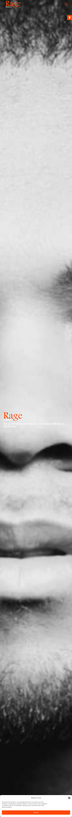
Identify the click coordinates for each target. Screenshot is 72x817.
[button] (69, 17)
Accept (36, 812)
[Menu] (67, 4)
